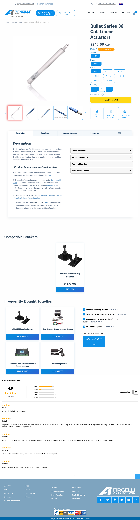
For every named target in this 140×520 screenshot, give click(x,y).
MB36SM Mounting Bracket (70, 275)
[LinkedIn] (114, 499)
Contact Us (8, 493)
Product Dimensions (80, 157)
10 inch (119, 71)
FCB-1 (49, 175)
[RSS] (135, 499)
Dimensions (94, 133)
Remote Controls (47, 195)
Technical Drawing (79, 164)
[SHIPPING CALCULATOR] (110, 113)
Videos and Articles (70, 133)
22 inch (96, 81)
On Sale (54, 487)
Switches (58, 195)
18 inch (121, 76)
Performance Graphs (80, 171)
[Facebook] (100, 499)
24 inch (109, 81)
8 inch (107, 71)
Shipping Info (30, 493)
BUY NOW (70, 289)
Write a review (125, 392)
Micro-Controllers (20, 198)
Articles (126, 13)
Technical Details (79, 151)
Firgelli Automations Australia (81, 519)
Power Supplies (34, 198)
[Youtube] (128, 499)
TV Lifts (54, 499)
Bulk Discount (96, 94)
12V (95, 56)
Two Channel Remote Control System (101, 314)
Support (7, 497)
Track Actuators (57, 495)
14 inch (109, 76)
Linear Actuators (16, 22)
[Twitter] (107, 499)
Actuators (76, 499)
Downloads (45, 133)
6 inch (96, 71)
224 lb (96, 64)
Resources (114, 13)
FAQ (119, 133)
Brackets (75, 491)
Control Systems (78, 495)
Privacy (28, 497)
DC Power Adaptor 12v (95, 327)
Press (27, 490)
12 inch (96, 76)
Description (20, 133)
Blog (27, 486)
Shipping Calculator (111, 116)
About (103, 13)
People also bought (125, 116)
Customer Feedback (12, 501)
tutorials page (51, 185)
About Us (7, 486)
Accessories (76, 487)
